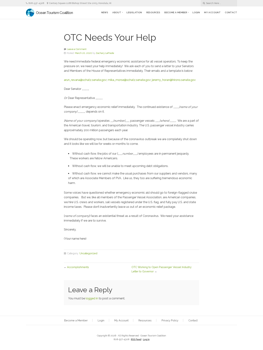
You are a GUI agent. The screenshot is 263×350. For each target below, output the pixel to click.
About (116, 12)
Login (196, 12)
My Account (212, 12)
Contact (231, 12)
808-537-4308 (36, 3)
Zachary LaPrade (105, 53)
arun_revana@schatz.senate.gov (85, 80)
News (104, 12)
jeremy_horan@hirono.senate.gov (174, 80)
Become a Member (76, 320)
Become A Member (175, 12)
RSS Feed (136, 339)
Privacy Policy (170, 320)
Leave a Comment (76, 49)
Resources (153, 12)
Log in (146, 339)
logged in (92, 298)
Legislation (134, 12)
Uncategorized (88, 253)
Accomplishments (78, 267)
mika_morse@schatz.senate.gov (129, 80)
